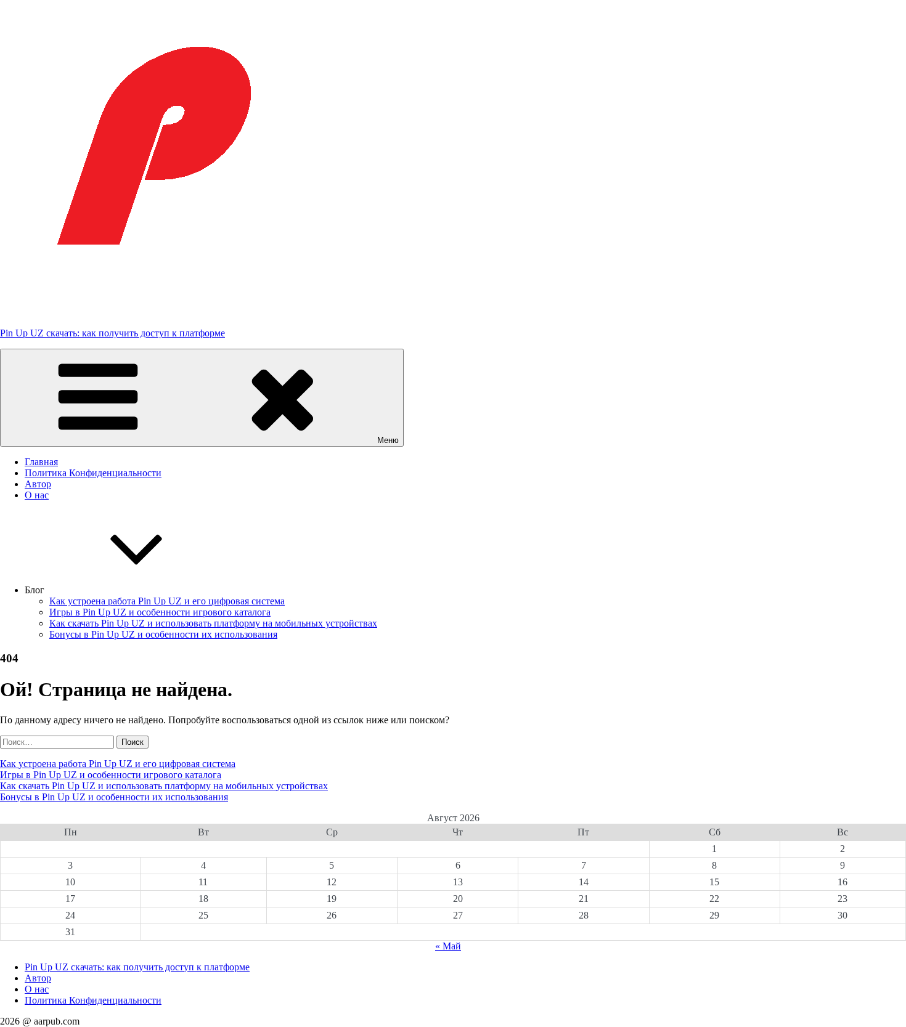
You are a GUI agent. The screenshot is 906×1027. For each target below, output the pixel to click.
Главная (41, 462)
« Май (448, 946)
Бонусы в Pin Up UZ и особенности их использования (163, 634)
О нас (37, 495)
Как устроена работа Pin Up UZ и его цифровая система (167, 601)
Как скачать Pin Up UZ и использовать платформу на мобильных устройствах (213, 623)
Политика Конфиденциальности (93, 473)
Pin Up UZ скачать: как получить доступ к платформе (112, 333)
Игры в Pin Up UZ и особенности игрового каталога (160, 612)
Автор (38, 484)
